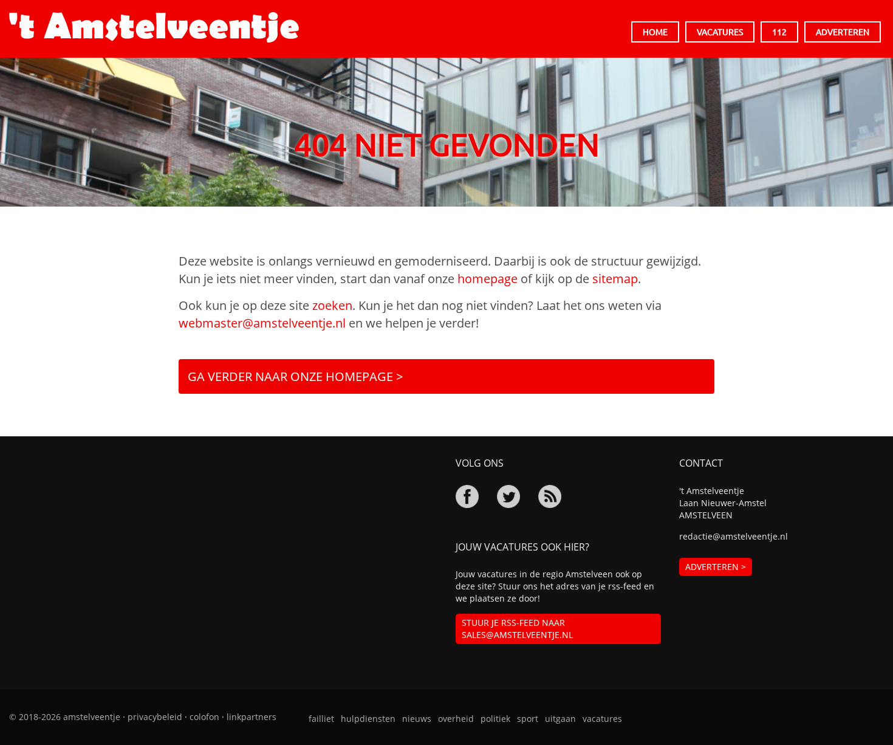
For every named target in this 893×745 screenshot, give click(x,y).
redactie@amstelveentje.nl (733, 536)
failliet (321, 718)
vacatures (602, 718)
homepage (487, 278)
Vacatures (720, 31)
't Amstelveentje (154, 27)
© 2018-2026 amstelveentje (64, 717)
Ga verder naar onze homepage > (295, 376)
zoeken (332, 305)
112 (779, 31)
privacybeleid (155, 717)
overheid (456, 718)
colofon (204, 717)
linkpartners (251, 717)
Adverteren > (715, 566)
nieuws (416, 718)
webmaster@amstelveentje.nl (262, 323)
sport (527, 718)
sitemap (615, 278)
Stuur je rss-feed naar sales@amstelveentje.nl (517, 628)
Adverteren (842, 31)
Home (655, 31)
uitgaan (560, 718)
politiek (495, 718)
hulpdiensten (368, 718)
